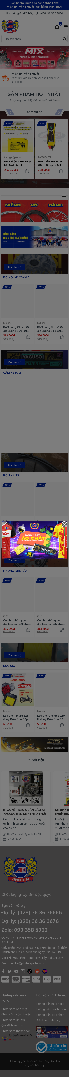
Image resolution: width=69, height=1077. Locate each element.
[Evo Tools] (34, 540)
